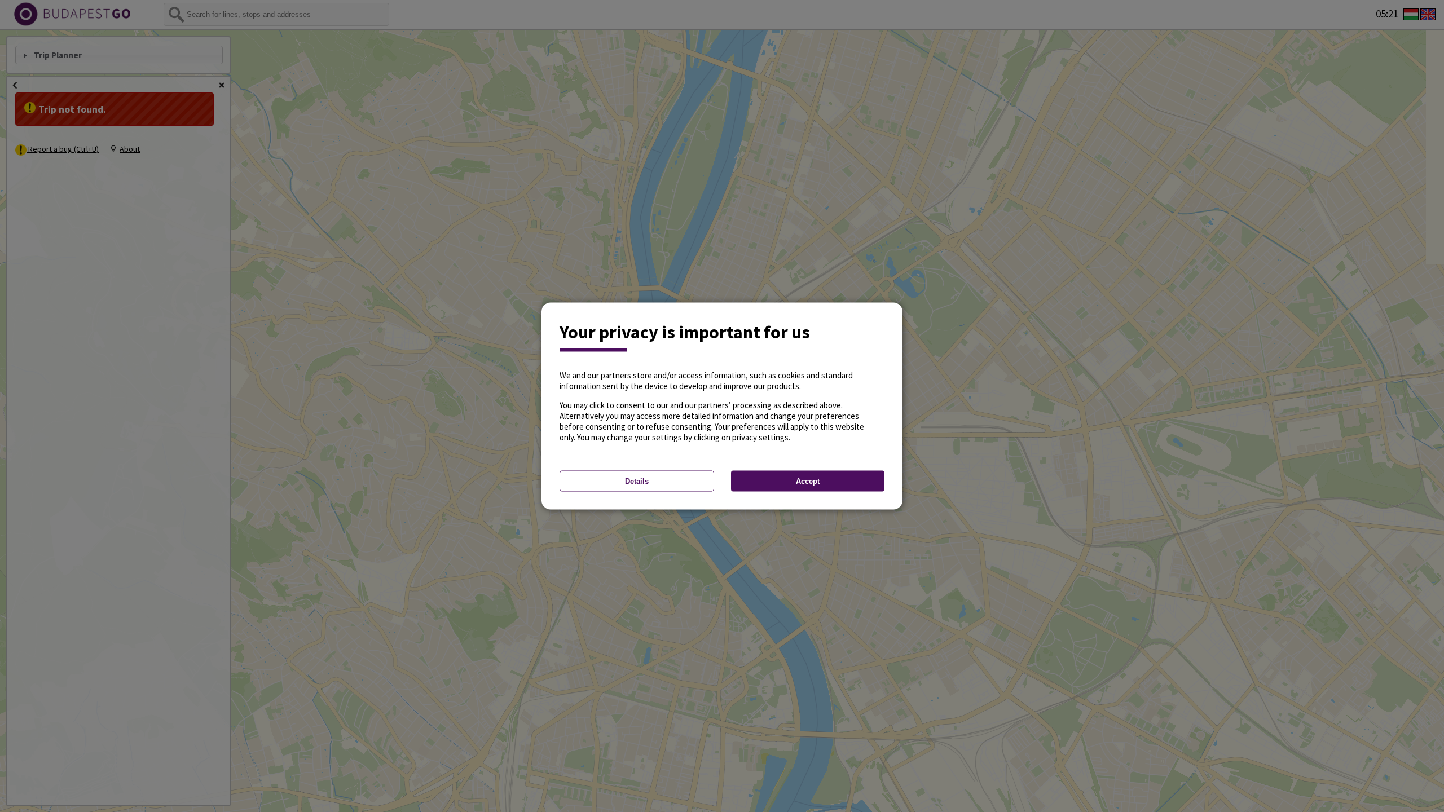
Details (637, 481)
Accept (808, 481)
